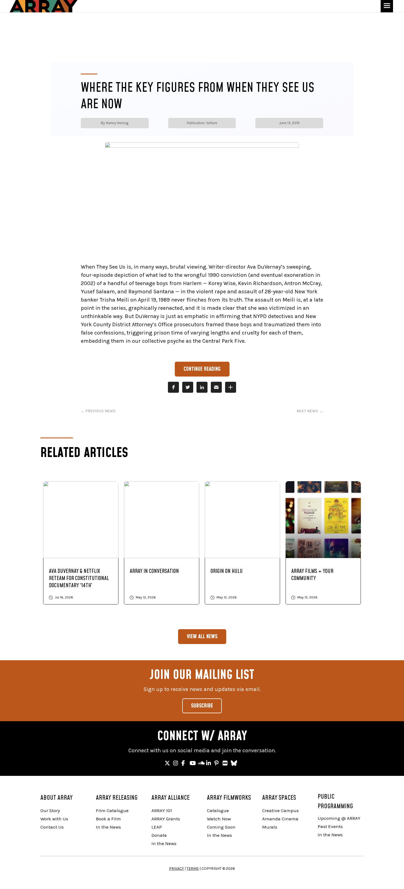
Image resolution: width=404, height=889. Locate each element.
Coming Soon (221, 827)
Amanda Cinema (280, 818)
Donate (159, 835)
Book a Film (108, 818)
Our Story (50, 810)
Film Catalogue (112, 810)
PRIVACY (176, 868)
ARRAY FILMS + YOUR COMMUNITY (312, 574)
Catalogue (218, 810)
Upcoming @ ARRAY (339, 818)
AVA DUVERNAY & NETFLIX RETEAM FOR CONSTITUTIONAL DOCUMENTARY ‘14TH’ (79, 578)
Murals (269, 827)
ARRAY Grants (165, 818)
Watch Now (219, 818)
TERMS (193, 868)
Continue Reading (202, 369)
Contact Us (52, 827)
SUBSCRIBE (202, 706)
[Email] (216, 387)
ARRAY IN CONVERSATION (154, 571)
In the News (108, 827)
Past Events (330, 826)
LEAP (156, 827)
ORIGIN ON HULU (227, 571)
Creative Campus (280, 810)
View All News (202, 636)
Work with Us (54, 818)
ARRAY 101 (161, 810)
